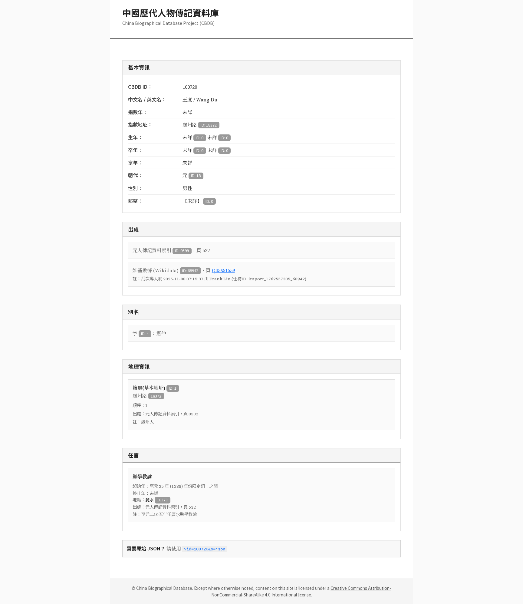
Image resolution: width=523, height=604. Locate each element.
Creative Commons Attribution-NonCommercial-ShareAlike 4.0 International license (301, 591)
